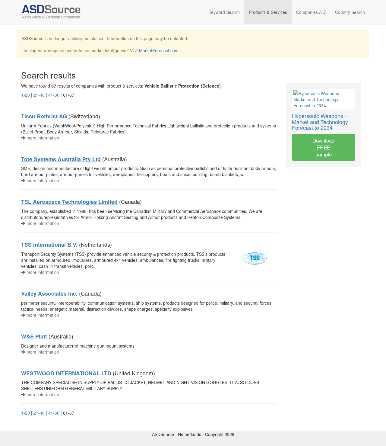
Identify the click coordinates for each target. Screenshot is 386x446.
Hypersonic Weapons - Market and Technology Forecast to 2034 (320, 122)
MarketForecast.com (159, 50)
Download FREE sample (323, 147)
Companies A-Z (311, 12)
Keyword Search (224, 12)
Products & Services (268, 12)
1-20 (25, 95)
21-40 (39, 95)
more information (42, 138)
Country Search (350, 12)
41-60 (53, 95)
